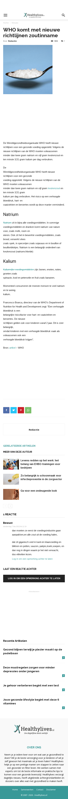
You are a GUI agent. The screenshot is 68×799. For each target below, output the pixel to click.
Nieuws (15, 22)
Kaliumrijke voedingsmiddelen (18, 269)
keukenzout (54, 188)
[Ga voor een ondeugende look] (11, 494)
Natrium (7, 222)
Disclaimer (51, 789)
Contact (39, 789)
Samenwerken (27, 789)
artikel (12, 347)
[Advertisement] (34, 5)
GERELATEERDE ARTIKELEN (19, 445)
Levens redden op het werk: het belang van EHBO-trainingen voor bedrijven (40, 464)
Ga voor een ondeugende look (39, 490)
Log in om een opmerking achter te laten (32, 559)
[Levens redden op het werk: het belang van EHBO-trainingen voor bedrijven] (11, 464)
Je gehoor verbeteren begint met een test (31, 685)
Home (6, 22)
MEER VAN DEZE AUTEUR (17, 451)
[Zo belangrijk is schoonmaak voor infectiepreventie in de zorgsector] (11, 479)
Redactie (12, 41)
